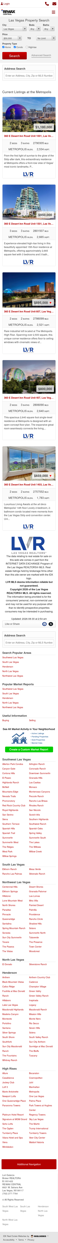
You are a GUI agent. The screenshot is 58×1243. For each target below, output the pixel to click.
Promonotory (8, 800)
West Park (7, 851)
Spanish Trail (8, 833)
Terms (21, 1239)
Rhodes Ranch (36, 805)
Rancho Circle (36, 918)
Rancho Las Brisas (38, 800)
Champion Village (37, 986)
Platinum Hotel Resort (13, 1114)
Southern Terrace (10, 823)
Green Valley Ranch (39, 995)
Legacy (32, 1004)
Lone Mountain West (12, 900)
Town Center (35, 946)
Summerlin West (10, 842)
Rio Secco (34, 1023)
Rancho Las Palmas (12, 873)
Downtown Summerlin (39, 773)
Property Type (9, 43)
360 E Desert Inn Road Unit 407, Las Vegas (30, 397)
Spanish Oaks (36, 828)
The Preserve (35, 941)
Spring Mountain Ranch (13, 928)
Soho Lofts (7, 1123)
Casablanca (8, 1077)
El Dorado (7, 964)
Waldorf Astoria (36, 1142)
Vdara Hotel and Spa (12, 1137)
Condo (19, 47)
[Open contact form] (54, 3)
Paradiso (6, 909)
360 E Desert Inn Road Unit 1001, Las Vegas (30, 136)
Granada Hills (35, 777)
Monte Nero (35, 1018)
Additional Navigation (29, 1164)
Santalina (6, 923)
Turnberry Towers (37, 1133)
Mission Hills (35, 1014)
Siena (5, 819)
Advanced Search (41, 55)
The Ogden (7, 1128)
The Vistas (7, 951)
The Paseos (8, 946)
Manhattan (34, 1086)
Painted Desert (36, 905)
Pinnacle (6, 914)
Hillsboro (6, 1000)
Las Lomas (34, 895)
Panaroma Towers (11, 1105)
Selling (32, 720)
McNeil (5, 787)
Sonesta (6, 932)
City (4, 24)
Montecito (7, 1018)
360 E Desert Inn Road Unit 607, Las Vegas (30, 311)
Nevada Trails (9, 796)
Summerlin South (37, 837)
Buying (5, 720)
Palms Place (35, 1100)
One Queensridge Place (14, 1100)
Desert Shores (36, 886)
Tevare (5, 941)
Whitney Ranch (9, 1060)
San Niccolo (35, 810)
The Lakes (34, 842)
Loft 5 (5, 1086)
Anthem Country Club (39, 977)
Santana (6, 1027)
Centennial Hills (9, 886)
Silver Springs (9, 1032)
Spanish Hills (8, 828)
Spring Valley (35, 833)
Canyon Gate (8, 768)
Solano (32, 928)
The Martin (34, 1123)
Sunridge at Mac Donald (41, 1046)
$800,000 (45, 388)
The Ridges (8, 846)
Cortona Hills (8, 773)
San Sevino (7, 814)
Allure (5, 1073)
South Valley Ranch (38, 1037)
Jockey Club (8, 1082)
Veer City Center (37, 1137)
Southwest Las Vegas (12, 657)
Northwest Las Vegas (12, 675)
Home (7, 47)
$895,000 (43, 302)
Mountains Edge (10, 791)
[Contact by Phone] (47, 3)
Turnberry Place (10, 1133)
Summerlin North (37, 932)
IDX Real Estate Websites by (16, 1236)
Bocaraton (34, 1073)
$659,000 (43, 475)
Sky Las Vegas (36, 1119)
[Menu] (53, 12)
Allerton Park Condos (12, 764)
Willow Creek (35, 851)
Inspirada (33, 1000)
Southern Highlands (38, 819)
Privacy (31, 1239)
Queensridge (8, 918)
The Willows (35, 846)
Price (5, 34)
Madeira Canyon (10, 1014)
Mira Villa (33, 900)
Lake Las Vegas (10, 1004)
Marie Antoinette (10, 1091)
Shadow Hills (35, 923)
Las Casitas (35, 782)
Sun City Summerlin (12, 937)
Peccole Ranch (36, 796)
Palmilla (33, 909)
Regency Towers (37, 1114)
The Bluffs (34, 1050)
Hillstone (6, 895)
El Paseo (6, 777)
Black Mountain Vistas (13, 981)
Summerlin (7, 837)
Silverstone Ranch (38, 964)
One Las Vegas (36, 1096)
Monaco (33, 787)
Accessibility (9, 1239)
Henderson (7, 666)
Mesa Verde (35, 869)
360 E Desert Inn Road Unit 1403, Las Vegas (30, 484)
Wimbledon (7, 1146)
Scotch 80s (34, 814)
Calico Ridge (8, 986)
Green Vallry (35, 991)
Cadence (33, 981)
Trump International (38, 1128)
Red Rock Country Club (13, 805)
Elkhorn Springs (10, 891)
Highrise (32, 47)
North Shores (8, 905)
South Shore (8, 1037)
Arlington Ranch (37, 764)
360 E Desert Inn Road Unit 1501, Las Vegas (30, 223)
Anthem (6, 977)
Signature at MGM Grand (14, 1119)
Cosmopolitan (36, 1077)
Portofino (6, 1023)
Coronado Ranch (37, 768)
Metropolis (34, 1091)
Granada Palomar (38, 891)
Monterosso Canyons (39, 791)
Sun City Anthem (37, 1041)
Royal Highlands (10, 810)
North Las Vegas (10, 671)
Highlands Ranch (10, 782)
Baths (46, 24)
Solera (32, 1032)
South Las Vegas (10, 661)
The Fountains (9, 1055)
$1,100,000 (43, 127)
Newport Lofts (9, 1096)
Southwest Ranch (37, 823)
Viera (4, 1142)
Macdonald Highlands (13, 1009)
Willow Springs (9, 856)
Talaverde (34, 937)
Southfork (7, 1041)
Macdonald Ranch (38, 1009)
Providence (34, 914)
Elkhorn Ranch (9, 869)
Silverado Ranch (37, 873)
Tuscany (33, 1055)
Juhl (31, 1082)
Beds (31, 24)
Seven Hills (34, 1027)
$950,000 (45, 214)
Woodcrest (34, 951)
